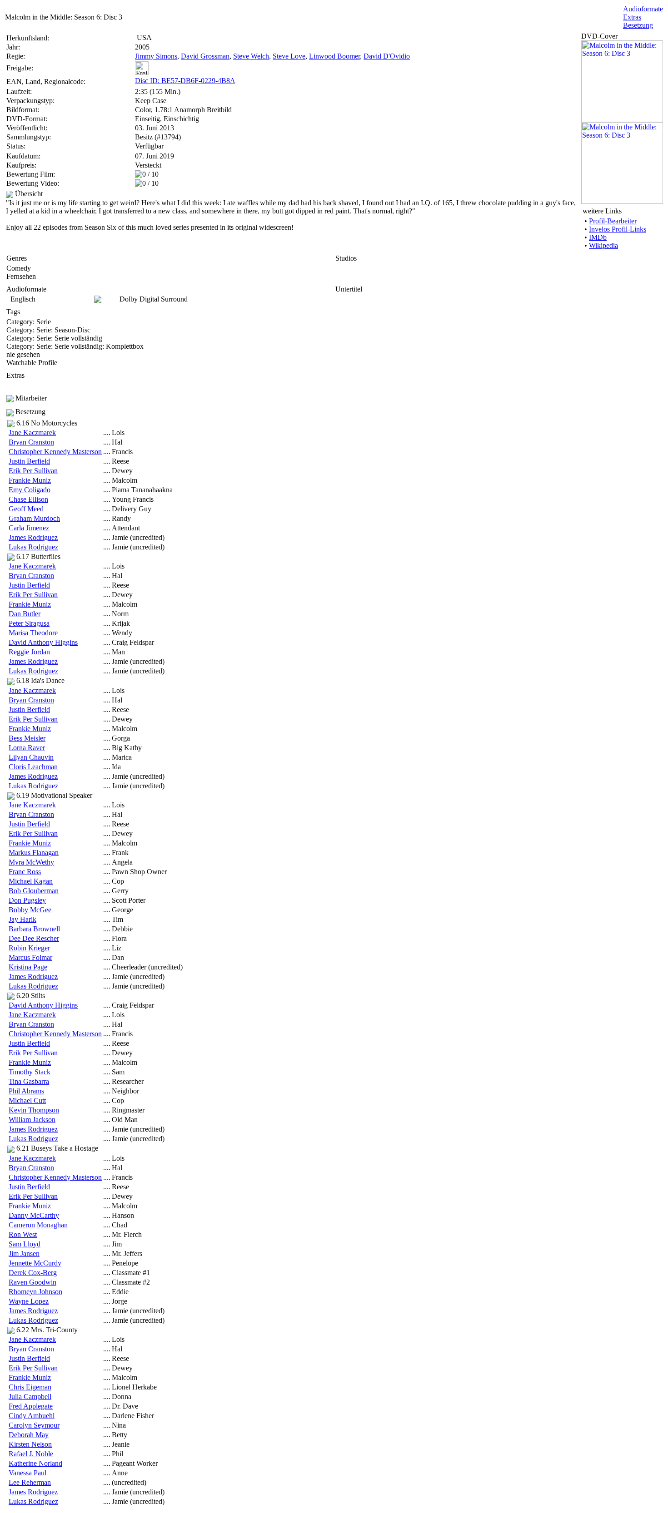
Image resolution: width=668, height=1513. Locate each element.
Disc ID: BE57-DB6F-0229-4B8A (185, 80)
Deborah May (29, 1435)
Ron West (23, 1234)
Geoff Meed (26, 509)
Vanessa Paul (27, 1473)
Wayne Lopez (29, 1301)
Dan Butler (24, 614)
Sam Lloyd (24, 1244)
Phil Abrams (26, 1091)
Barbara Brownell (34, 929)
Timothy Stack (29, 1072)
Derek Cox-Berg (33, 1272)
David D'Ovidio (387, 56)
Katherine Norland (35, 1463)
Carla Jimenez (29, 528)
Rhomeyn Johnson (35, 1291)
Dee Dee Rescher (34, 938)
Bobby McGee (30, 910)
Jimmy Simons (156, 56)
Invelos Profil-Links (617, 229)
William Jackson (32, 1119)
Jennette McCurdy (35, 1263)
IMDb (598, 237)
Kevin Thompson (34, 1110)
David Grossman (205, 56)
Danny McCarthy (34, 1215)
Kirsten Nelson (30, 1444)
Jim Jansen (24, 1253)
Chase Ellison (28, 499)
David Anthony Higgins (43, 642)
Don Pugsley (27, 900)
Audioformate (643, 9)
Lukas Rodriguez (33, 547)
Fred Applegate (31, 1406)
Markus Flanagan (34, 852)
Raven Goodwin (32, 1282)
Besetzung (638, 25)
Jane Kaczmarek (32, 432)
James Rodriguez (33, 537)
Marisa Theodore (33, 633)
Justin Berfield (29, 461)
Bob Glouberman (34, 891)
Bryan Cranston (31, 442)
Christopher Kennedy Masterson (55, 451)
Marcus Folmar (30, 957)
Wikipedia (603, 245)
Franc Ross (25, 871)
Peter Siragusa (29, 623)
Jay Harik (22, 919)
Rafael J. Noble (31, 1454)
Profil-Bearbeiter (613, 221)
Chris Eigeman (30, 1387)
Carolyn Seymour (34, 1425)
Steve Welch (251, 56)
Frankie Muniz (30, 480)
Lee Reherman (30, 1482)
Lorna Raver (27, 748)
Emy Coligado (29, 490)
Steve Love (289, 56)
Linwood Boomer (334, 56)
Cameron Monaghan (38, 1225)
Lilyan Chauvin (31, 757)
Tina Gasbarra (29, 1081)
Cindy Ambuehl (32, 1415)
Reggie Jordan (29, 652)
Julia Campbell (30, 1396)
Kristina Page (28, 967)
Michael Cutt (27, 1100)
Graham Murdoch (34, 518)
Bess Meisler (27, 738)
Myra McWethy (31, 862)
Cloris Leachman (33, 767)
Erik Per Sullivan (33, 471)
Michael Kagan (31, 881)
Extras (632, 17)
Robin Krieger (29, 948)
